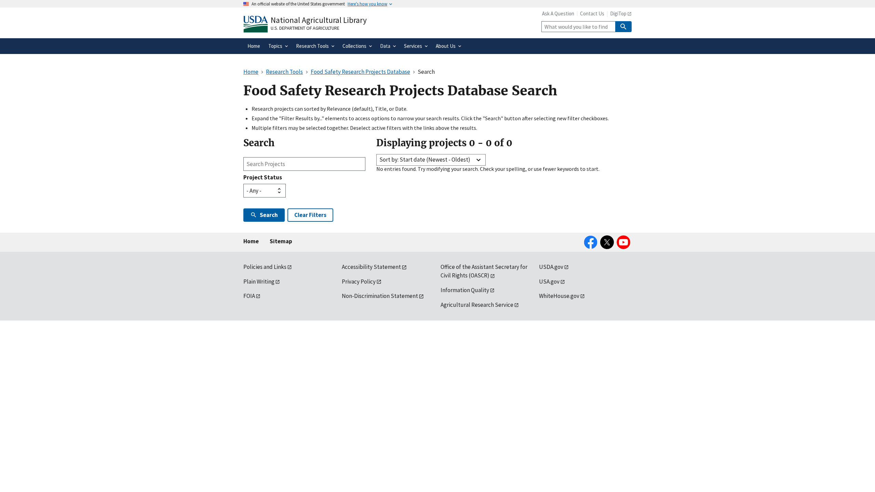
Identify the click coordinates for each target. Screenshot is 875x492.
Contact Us (592, 13)
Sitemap (281, 241)
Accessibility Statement (371, 267)
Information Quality (465, 290)
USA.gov (549, 281)
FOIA (249, 296)
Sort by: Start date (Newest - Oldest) (424, 159)
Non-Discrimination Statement (380, 296)
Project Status (262, 177)
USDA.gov (551, 267)
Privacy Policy (359, 281)
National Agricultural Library (319, 20)
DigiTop (618, 13)
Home (251, 241)
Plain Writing (258, 281)
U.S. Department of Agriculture (305, 28)
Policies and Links (264, 267)
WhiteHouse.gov (559, 296)
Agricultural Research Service (477, 305)
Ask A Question (558, 13)
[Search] (623, 26)
